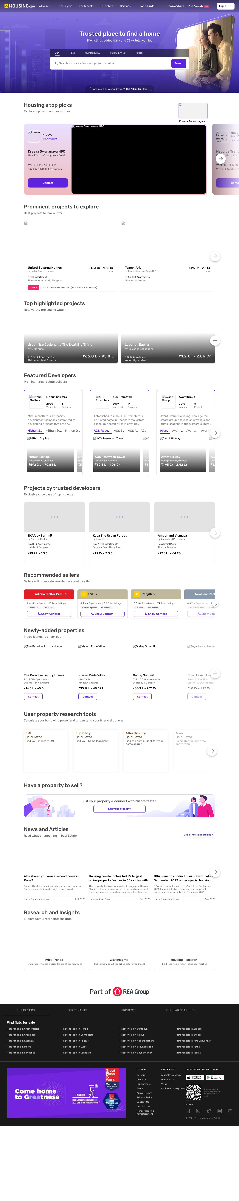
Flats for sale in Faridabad (21, 1052)
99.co (164, 1084)
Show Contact (50, 613)
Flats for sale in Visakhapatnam (137, 1040)
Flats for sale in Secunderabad (136, 1046)
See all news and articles (198, 834)
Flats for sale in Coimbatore (78, 1034)
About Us (142, 1079)
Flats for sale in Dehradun (134, 1029)
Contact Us (143, 1102)
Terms (140, 1088)
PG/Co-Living (117, 53)
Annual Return (144, 1093)
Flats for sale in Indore (19, 1046)
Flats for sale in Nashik (188, 1052)
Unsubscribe (143, 1106)
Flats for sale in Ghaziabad (21, 1034)
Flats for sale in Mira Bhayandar (193, 1040)
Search (178, 63)
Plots (139, 53)
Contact (48, 183)
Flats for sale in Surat (75, 1046)
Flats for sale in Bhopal (188, 1034)
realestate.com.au (171, 1075)
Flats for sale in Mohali (75, 1029)
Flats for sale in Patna (188, 1046)
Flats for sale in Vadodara (77, 1052)
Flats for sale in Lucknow (20, 1040)
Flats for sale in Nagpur (76, 1040)
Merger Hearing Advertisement (145, 1112)
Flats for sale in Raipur (132, 1034)
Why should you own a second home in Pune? (51, 878)
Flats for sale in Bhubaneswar (136, 1052)
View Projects (50, 138)
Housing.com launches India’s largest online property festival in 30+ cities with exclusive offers (118, 878)
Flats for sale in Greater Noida (23, 1029)
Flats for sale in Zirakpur (189, 1029)
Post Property (198, 6)
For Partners (143, 1084)
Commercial (92, 53)
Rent (72, 53)
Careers (141, 1075)
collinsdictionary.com (173, 1088)
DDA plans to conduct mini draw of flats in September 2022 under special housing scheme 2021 (184, 878)
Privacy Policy (145, 1097)
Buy (57, 53)
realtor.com (167, 1079)
